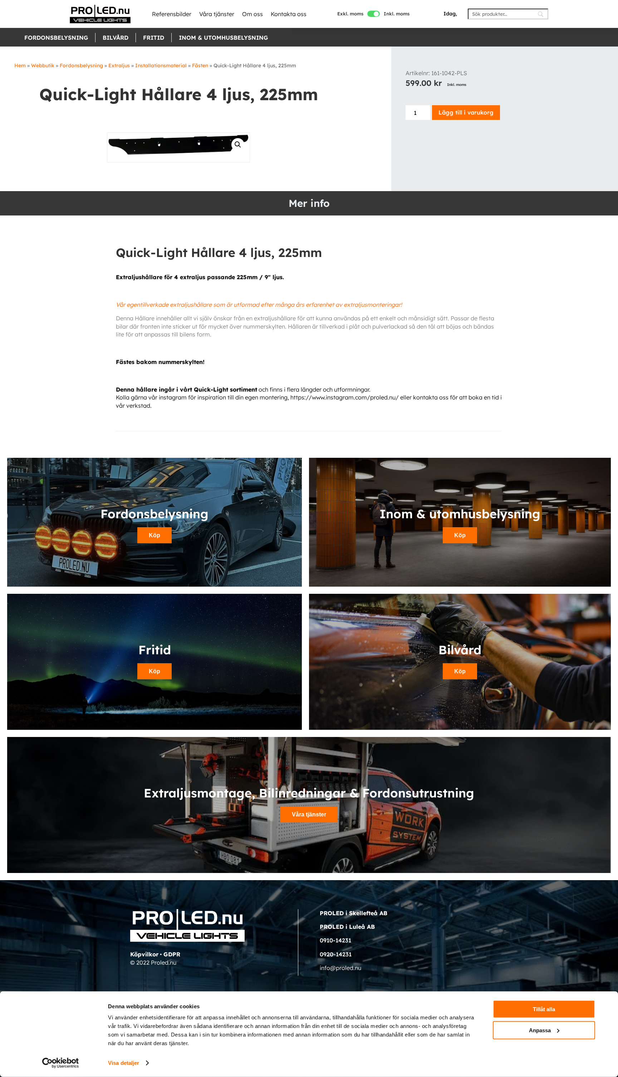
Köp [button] (154, 535)
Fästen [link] (200, 65)
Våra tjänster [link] (216, 14)
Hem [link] (20, 65)
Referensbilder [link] (171, 14)
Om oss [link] (252, 14)
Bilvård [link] (115, 37)
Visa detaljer (123, 1063)
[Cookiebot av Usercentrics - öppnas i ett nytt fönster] (60, 1063)
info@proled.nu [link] (340, 967)
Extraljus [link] (119, 65)
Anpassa (540, 1030)
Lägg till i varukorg (466, 112)
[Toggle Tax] (373, 13)
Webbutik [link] (42, 65)
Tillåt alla (544, 1009)
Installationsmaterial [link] (161, 65)
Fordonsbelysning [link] (56, 37)
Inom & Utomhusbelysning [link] (223, 37)
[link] (100, 14)
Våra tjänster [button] (309, 814)
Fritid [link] (153, 37)
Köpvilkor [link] (144, 954)
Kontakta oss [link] (288, 14)
